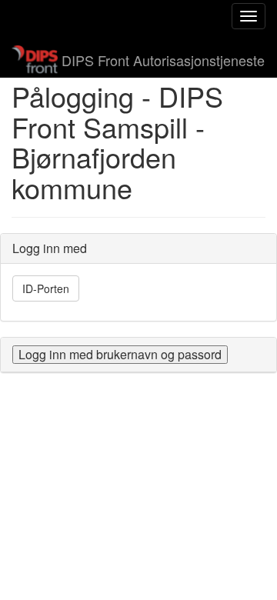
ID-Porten (45, 288)
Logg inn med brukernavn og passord (120, 354)
